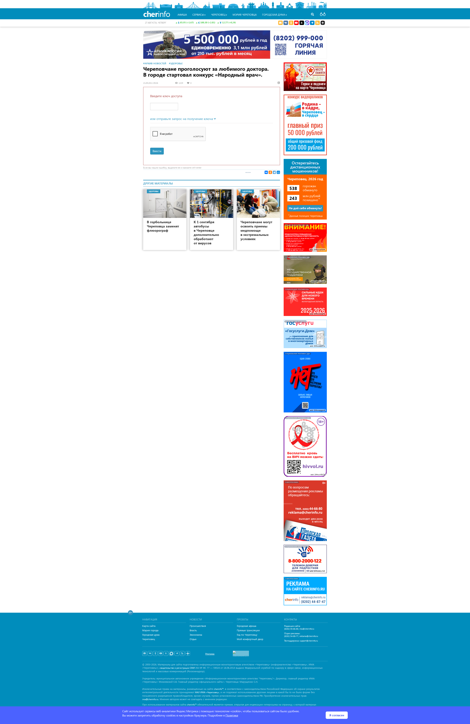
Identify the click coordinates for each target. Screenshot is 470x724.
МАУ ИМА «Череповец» (207, 692)
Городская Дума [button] (273, 14)
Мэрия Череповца (245, 14)
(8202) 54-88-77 (291, 636)
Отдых (193, 639)
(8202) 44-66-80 (291, 629)
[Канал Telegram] (177, 653)
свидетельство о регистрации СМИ (177, 667)
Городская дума (151, 634)
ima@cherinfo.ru (306, 629)
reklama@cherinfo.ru (308, 636)
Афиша (182, 14)
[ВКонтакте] (266, 172)
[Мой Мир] (278, 172)
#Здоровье (176, 63)
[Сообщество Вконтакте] (150, 653)
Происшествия (198, 625)
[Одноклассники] (270, 172)
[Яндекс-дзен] (187, 653)
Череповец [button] (218, 14)
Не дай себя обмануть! (305, 208)
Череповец (148, 639)
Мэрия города (150, 630)
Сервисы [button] (198, 14)
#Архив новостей (154, 63)
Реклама (209, 653)
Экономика (196, 634)
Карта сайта (149, 625)
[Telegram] (274, 172)
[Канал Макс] (307, 23)
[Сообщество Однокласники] (291, 23)
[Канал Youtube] (296, 23)
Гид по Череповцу (247, 634)
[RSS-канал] (182, 653)
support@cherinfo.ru (309, 640)
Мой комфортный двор (250, 639)
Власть (193, 630)
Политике (231, 715)
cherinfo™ (219, 689)
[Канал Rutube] (301, 23)
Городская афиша (246, 625)
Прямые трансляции (248, 630)
